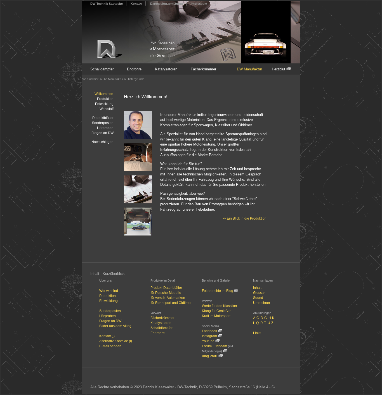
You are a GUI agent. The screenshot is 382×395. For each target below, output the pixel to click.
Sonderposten (103, 123)
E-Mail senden (110, 346)
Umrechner (261, 303)
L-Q (256, 323)
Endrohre (134, 69)
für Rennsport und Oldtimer (171, 303)
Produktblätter (103, 118)
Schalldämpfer (102, 69)
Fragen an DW (102, 133)
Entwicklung (104, 104)
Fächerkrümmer (203, 69)
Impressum (199, 3)
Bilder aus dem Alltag (115, 326)
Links (257, 333)
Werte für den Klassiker (219, 306)
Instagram (209, 336)
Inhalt (257, 288)
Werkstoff (107, 109)
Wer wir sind (108, 291)
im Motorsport (162, 49)
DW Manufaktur (249, 69)
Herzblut (279, 69)
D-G (264, 318)
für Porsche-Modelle (165, 293)
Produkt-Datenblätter (166, 288)
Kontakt (136, 3)
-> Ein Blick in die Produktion (245, 218)
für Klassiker (163, 42)
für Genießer (162, 55)
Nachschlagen (102, 142)
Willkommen (104, 94)
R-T (263, 323)
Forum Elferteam (215, 346)
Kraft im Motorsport (216, 316)
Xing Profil (210, 356)
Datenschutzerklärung (166, 3)
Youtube (208, 341)
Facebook (209, 331)
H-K (271, 318)
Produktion (105, 99)
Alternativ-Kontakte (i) (115, 341)
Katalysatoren (166, 69)
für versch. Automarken (167, 298)
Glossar (259, 293)
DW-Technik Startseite (106, 3)
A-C (256, 318)
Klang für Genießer (216, 311)
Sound (258, 298)
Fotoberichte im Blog (217, 291)
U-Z (270, 323)
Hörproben (105, 128)
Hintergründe (135, 79)
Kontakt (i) (107, 336)
